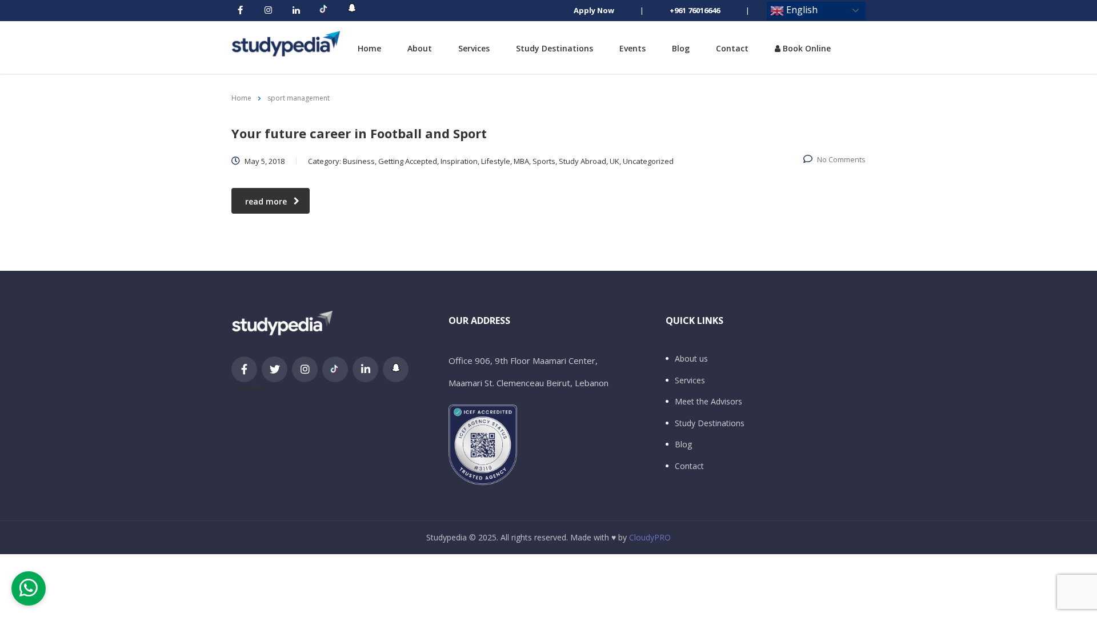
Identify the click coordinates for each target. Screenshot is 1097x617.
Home (369, 48)
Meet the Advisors (708, 401)
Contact (732, 48)
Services (474, 48)
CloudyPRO (650, 537)
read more (266, 201)
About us (691, 359)
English (801, 9)
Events (632, 48)
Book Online (805, 48)
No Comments (841, 159)
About (419, 48)
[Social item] (240, 10)
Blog (681, 48)
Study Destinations (554, 48)
